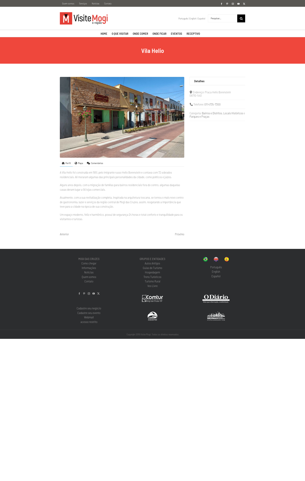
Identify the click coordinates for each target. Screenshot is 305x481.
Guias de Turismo (152, 268)
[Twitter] (98, 293)
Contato (88, 281)
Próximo (179, 234)
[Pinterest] (84, 293)
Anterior (64, 234)
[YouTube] (93, 293)
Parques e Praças (199, 116)
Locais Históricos (233, 113)
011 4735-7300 (212, 104)
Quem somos (89, 277)
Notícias (89, 272)
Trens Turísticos (152, 277)
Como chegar (88, 263)
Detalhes (199, 81)
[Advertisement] (217, 153)
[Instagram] (89, 293)
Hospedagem (152, 272)
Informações (89, 268)
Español (201, 18)
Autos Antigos (152, 263)
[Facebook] (79, 293)
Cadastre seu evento (88, 312)
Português (183, 18)
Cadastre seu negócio (89, 308)
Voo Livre (152, 286)
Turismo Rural (152, 281)
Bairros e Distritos (212, 113)
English (192, 18)
